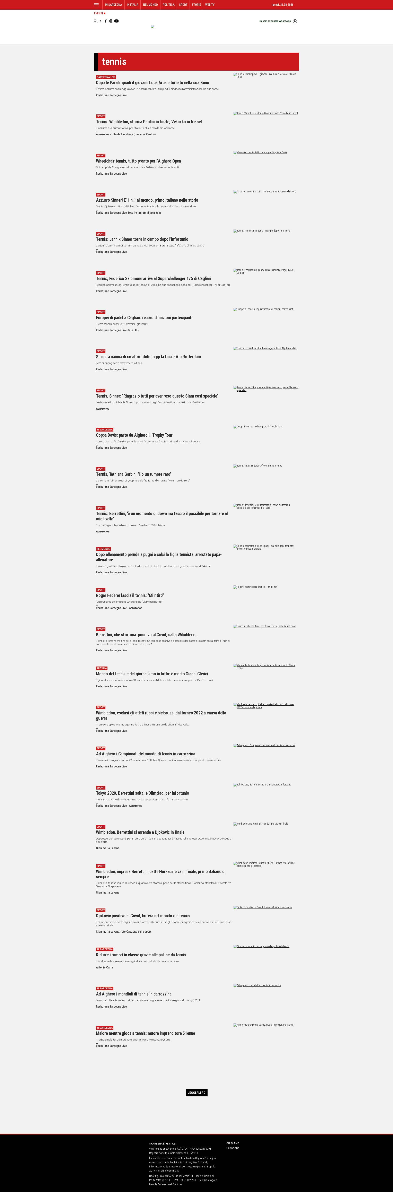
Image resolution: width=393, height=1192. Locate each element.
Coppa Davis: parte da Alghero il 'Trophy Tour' (134, 435)
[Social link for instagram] (110, 21)
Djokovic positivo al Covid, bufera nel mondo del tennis (143, 915)
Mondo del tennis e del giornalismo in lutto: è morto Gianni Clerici (152, 673)
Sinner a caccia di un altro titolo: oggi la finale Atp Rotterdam (148, 356)
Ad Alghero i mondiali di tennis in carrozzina (134, 994)
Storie (196, 5)
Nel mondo (150, 5)
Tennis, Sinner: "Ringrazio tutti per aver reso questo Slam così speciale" (157, 396)
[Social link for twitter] (100, 21)
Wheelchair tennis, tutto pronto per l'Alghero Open (138, 161)
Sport (183, 5)
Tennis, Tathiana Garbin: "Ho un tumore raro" (134, 474)
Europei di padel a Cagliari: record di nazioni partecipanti (144, 317)
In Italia (132, 5)
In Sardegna (113, 5)
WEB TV (210, 5)
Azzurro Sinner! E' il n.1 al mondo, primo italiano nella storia (147, 200)
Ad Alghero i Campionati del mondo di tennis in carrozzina (145, 753)
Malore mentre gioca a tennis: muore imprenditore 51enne (145, 1033)
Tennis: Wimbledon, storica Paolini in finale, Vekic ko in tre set (149, 121)
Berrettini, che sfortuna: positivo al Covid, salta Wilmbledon (147, 634)
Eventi (98, 13)
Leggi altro (197, 1092)
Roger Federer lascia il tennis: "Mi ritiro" (130, 595)
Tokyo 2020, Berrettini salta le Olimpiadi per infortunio (142, 793)
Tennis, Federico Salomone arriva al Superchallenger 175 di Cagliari (153, 278)
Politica (169, 5)
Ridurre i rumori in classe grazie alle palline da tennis (141, 954)
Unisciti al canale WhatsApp (275, 21)
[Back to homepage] (119, 1151)
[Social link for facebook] (105, 21)
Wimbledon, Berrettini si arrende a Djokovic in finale (140, 832)
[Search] (95, 21)
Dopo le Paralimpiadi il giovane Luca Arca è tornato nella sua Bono (152, 82)
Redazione (232, 1147)
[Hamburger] (96, 4)
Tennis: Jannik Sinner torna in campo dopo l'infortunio (142, 239)
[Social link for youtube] (116, 21)
